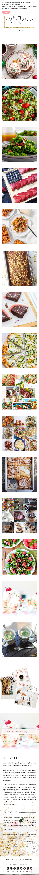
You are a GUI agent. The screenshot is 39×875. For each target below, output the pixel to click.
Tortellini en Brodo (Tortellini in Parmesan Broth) (19, 640)
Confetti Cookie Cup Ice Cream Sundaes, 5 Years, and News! (19, 599)
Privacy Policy (24, 864)
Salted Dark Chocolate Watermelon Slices (19, 310)
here (16, 804)
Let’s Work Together (26, 859)
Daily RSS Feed (13, 842)
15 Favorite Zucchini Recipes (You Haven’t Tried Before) (19, 351)
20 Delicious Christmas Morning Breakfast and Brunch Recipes (19, 62)
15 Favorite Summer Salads (19, 558)
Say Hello (14, 859)
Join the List (13, 864)
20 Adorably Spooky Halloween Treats (19, 516)
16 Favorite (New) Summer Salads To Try (19, 392)
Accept (6, 12)
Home (7, 859)
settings (24, 8)
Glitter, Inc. (19, 17)
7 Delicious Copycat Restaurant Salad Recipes (19, 145)
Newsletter (28, 842)
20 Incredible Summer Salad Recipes (19, 104)
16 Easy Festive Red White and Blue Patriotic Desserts (19, 186)
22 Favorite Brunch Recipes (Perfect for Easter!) (19, 475)
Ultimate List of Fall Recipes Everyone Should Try (19, 269)
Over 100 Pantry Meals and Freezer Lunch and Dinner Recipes (19, 227)
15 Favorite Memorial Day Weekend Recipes (19, 434)
